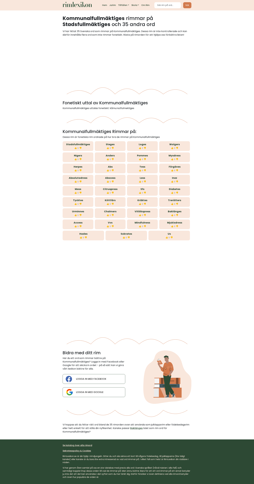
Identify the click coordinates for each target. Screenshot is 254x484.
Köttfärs (110, 200)
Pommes (142, 155)
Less (142, 178)
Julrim (112, 5)
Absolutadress (78, 178)
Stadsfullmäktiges (78, 144)
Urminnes (78, 211)
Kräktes (142, 200)
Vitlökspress (142, 211)
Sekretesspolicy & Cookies (77, 450)
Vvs (110, 222)
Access (78, 222)
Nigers (78, 155)
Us (169, 234)
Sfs (142, 189)
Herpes (78, 166)
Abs (110, 166)
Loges (142, 144)
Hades (83, 234)
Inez (174, 178)
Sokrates (126, 234)
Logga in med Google (89, 392)
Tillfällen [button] (122, 5)
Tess (142, 166)
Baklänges (174, 211)
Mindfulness (142, 222)
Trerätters (174, 200)
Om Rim (145, 5)
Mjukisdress (174, 222)
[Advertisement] (127, 60)
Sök (187, 5)
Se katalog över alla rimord (77, 445)
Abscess (110, 178)
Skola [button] (134, 5)
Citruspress (110, 189)
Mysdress (175, 155)
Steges (110, 144)
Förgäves (175, 166)
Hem (104, 5)
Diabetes (174, 189)
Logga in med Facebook (91, 379)
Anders (110, 155)
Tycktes (78, 200)
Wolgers (174, 144)
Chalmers (110, 211)
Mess (78, 189)
